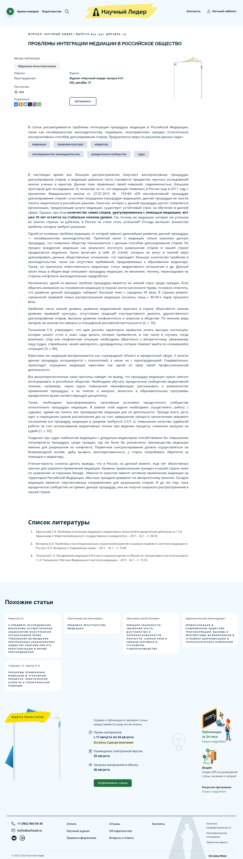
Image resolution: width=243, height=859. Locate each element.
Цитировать (83, 101)
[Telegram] (25, 104)
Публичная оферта (217, 842)
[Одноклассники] (21, 104)
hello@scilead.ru (29, 830)
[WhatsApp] (39, 104)
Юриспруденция (25, 78)
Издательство (51, 11)
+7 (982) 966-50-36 (30, 823)
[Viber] (35, 104)
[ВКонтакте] (16, 104)
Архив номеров (28, 11)
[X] (30, 104)
